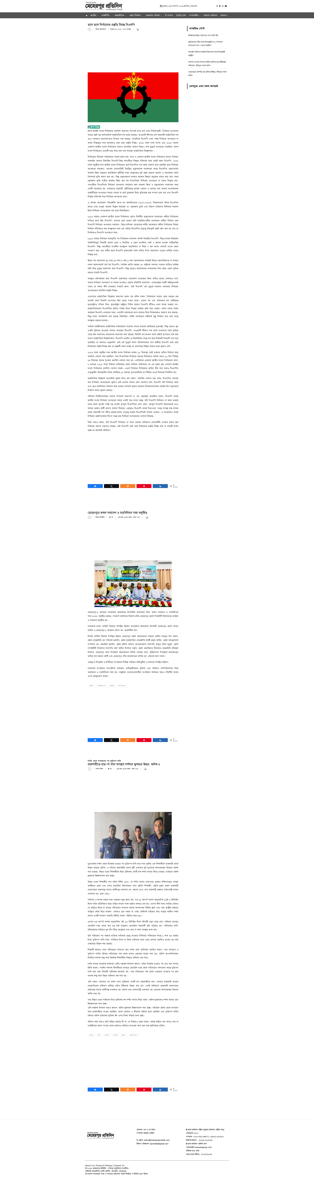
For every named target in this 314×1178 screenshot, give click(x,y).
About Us (89, 1165)
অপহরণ (91, 1035)
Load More (133, 1110)
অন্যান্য (224, 15)
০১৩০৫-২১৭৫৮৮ (217, 1136)
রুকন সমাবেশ (121, 686)
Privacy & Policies (104, 1165)
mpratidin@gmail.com (159, 1144)
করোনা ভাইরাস (210, 15)
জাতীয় (93, 15)
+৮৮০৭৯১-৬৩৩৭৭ (201, 1136)
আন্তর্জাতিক (119, 15)
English (181, 15)
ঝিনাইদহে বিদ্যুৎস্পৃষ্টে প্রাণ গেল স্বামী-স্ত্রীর (203, 35)
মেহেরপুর (111, 686)
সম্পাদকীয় (193, 15)
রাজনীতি (105, 15)
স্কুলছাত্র (123, 1035)
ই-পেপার (169, 15)
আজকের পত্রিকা (153, 15)
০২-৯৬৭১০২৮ (206, 1154)
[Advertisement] (133, 51)
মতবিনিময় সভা (101, 686)
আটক (99, 1035)
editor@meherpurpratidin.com (157, 1140)
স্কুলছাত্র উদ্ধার (133, 1035)
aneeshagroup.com (203, 1147)
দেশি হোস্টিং (106, 1171)
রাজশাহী (115, 1035)
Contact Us (119, 1165)
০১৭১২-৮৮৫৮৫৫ (205, 1140)
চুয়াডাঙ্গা (107, 1035)
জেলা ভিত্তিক (135, 15)
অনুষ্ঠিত (91, 686)
